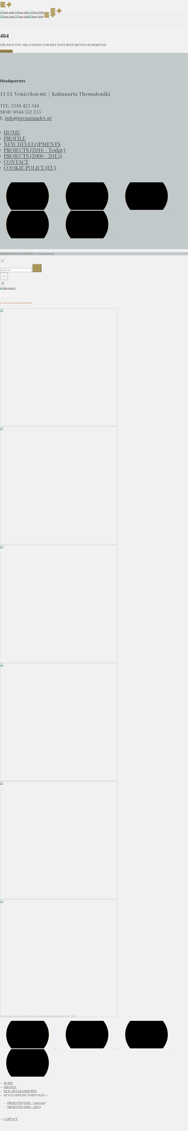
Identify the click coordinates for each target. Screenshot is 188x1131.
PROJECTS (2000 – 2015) (33, 155)
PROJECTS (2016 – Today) (34, 149)
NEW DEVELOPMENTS (32, 144)
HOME (12, 132)
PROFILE (15, 138)
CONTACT (16, 161)
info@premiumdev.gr (28, 118)
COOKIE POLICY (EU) (30, 167)
